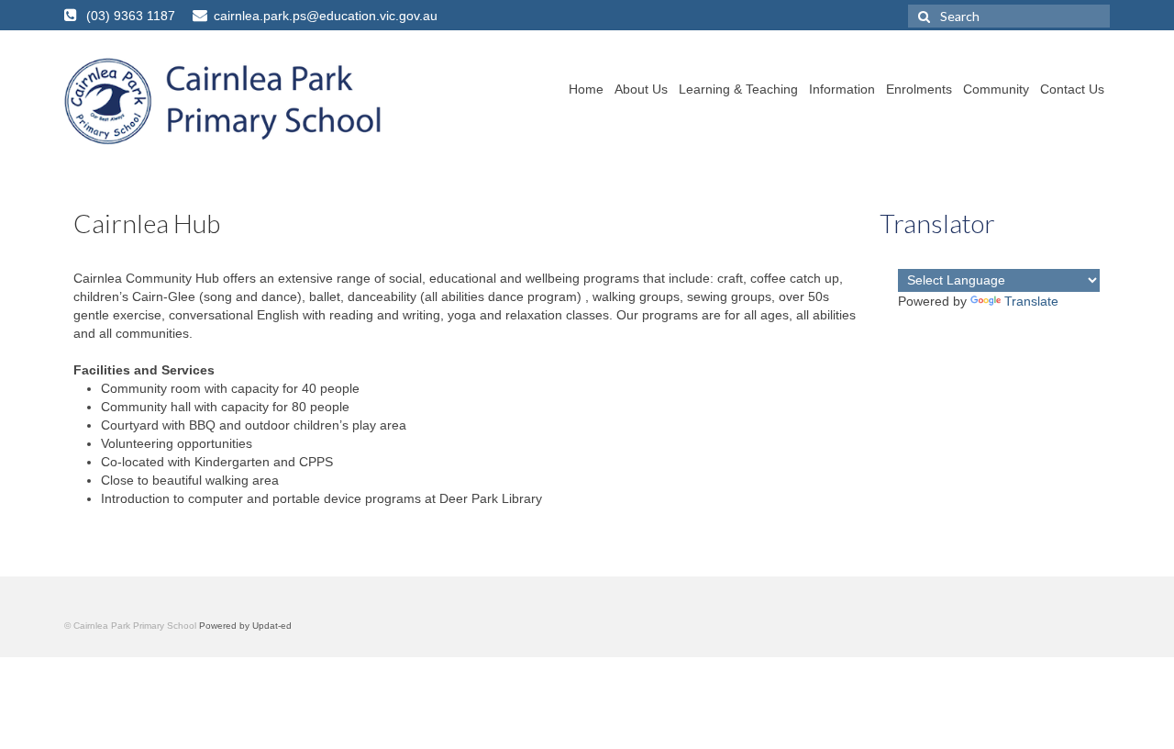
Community (996, 89)
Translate (1031, 301)
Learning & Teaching (738, 89)
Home (586, 89)
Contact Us (1072, 89)
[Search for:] (1009, 16)
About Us (641, 89)
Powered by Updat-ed (245, 625)
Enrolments (919, 89)
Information (842, 89)
